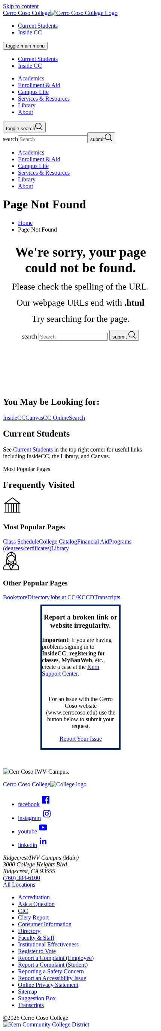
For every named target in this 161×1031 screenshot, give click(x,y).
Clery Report (33, 917)
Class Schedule (21, 541)
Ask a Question (36, 904)
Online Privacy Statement (48, 985)
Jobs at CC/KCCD (72, 597)
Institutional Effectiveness (48, 944)
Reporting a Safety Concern (51, 971)
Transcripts (107, 597)
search (10, 139)
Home (25, 223)
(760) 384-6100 (21, 878)
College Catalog (58, 541)
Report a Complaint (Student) (53, 964)
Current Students (38, 25)
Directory (38, 597)
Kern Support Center (70, 670)
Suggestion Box (37, 998)
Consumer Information (45, 924)
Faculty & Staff (36, 937)
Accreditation (34, 897)
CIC (23, 911)
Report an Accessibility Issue (52, 978)
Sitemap (27, 991)
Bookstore (15, 597)
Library (60, 548)
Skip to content (21, 6)
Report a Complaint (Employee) (56, 958)
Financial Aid (93, 541)
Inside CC (30, 32)
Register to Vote (37, 951)
